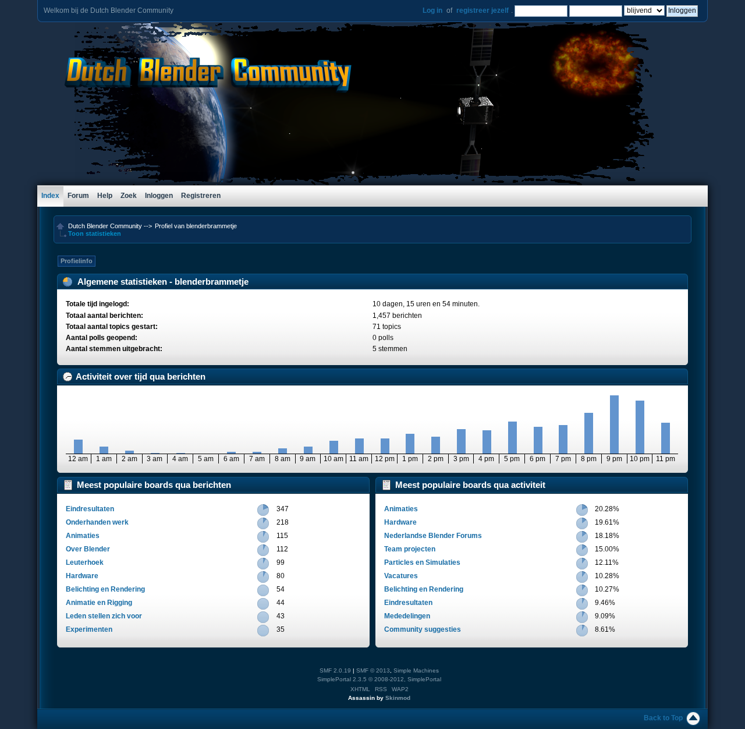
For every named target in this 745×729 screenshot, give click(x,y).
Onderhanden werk (97, 522)
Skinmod (397, 698)
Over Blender (88, 549)
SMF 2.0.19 (335, 670)
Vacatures (401, 576)
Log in (432, 10)
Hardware (82, 576)
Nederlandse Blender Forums (433, 536)
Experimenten (89, 629)
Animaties (83, 536)
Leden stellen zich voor (104, 616)
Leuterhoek (85, 562)
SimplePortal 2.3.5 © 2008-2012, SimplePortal (379, 679)
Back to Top (663, 718)
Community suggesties (422, 629)
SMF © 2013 (373, 670)
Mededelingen (407, 616)
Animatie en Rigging (99, 603)
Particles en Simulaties (422, 562)
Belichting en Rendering (105, 589)
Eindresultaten (90, 509)
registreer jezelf (482, 10)
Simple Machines (416, 670)
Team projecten (409, 549)
